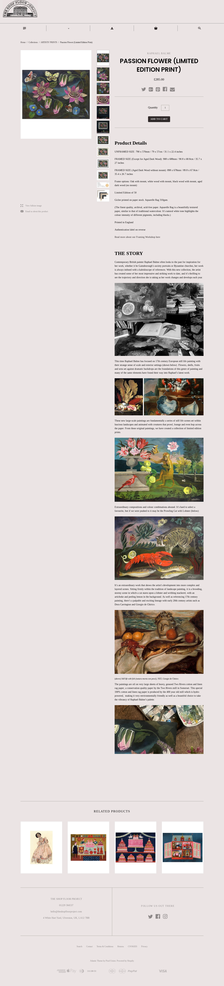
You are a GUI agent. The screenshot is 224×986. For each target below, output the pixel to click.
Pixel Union (111, 961)
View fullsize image (31, 205)
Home (23, 42)
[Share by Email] (172, 89)
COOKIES (132, 946)
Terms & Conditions (105, 946)
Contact (89, 946)
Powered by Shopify (125, 961)
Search (79, 946)
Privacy (144, 946)
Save (159, 88)
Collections (33, 42)
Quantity (153, 107)
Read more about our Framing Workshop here (137, 237)
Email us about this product (34, 211)
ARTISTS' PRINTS (49, 42)
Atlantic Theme (96, 961)
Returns (120, 946)
